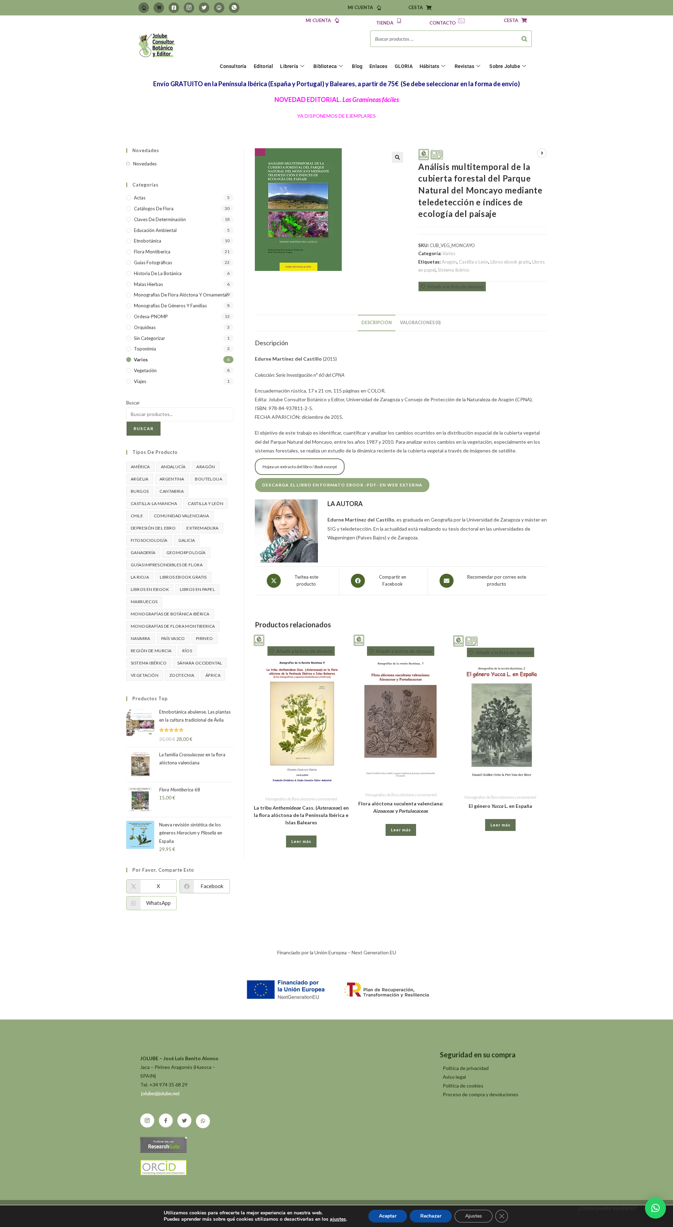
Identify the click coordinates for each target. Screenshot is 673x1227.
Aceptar (387, 1216)
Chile (137, 515)
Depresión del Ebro (153, 528)
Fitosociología (149, 540)
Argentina (171, 479)
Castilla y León (473, 262)
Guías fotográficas (153, 262)
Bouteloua (208, 479)
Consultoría (233, 66)
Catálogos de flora (154, 208)
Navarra (140, 638)
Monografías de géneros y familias (170, 305)
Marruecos (144, 601)
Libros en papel (197, 589)
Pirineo (204, 638)
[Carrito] (159, 7)
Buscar (133, 402)
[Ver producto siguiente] (542, 153)
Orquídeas (145, 327)
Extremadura (202, 528)
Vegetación (145, 370)
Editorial (263, 66)
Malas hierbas (148, 284)
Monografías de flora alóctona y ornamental (301, 799)
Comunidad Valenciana (181, 515)
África (212, 675)
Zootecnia (182, 675)
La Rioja (140, 577)
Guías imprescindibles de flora (167, 564)
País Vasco (173, 638)
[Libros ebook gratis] (423, 154)
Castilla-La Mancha (154, 503)
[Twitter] (204, 7)
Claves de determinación (160, 219)
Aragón (449, 262)
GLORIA (404, 66)
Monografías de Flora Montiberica (173, 626)
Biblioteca (325, 66)
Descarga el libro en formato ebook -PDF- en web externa (342, 485)
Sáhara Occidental (199, 663)
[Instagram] (189, 7)
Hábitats (430, 66)
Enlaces (378, 66)
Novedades (145, 163)
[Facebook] (174, 7)
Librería (289, 66)
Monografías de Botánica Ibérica (170, 613)
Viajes (140, 381)
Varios (448, 253)
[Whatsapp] (234, 7)
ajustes (338, 1219)
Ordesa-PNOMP (151, 316)
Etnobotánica (147, 241)
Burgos (140, 491)
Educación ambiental (155, 230)
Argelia (140, 479)
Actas (139, 197)
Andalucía (173, 466)
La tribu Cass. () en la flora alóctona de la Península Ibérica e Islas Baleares (301, 815)
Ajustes (473, 1216)
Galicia (186, 540)
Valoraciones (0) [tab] (420, 322)
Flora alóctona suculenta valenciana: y (400, 807)
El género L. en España (500, 806)
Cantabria (171, 491)
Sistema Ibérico (453, 270)
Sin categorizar (149, 338)
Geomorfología (186, 552)
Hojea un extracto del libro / (300, 466)
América (140, 466)
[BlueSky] (219, 7)
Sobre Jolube (504, 66)
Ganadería (143, 552)
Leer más (301, 841)
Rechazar (430, 1216)
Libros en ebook (150, 589)
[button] (397, 157)
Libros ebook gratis (510, 262)
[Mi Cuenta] (143, 7)
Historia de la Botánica (158, 273)
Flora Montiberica (152, 251)
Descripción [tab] (376, 322)
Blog (357, 66)
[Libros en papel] (436, 154)
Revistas (465, 66)
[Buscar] (524, 39)
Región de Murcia (151, 650)
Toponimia (145, 349)
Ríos (187, 650)
